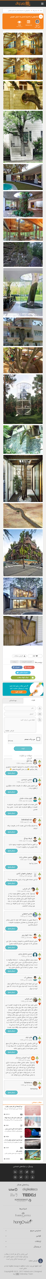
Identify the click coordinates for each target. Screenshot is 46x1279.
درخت (14, 662)
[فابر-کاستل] (23, 1214)
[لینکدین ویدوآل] (15, 1172)
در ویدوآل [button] (37, 1247)
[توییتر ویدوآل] (21, 1177)
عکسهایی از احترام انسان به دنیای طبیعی (19, 11)
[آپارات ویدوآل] (15, 1177)
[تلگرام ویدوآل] (27, 1172)
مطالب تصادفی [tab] (36, 1102)
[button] (11, 773)
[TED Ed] (29, 1194)
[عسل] (23, 1222)
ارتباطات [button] (38, 1241)
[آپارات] (13, 1189)
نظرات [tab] (33, 700)
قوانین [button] (38, 1236)
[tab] (23, 1230)
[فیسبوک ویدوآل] (21, 1172)
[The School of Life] (13, 1194)
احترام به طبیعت (27, 662)
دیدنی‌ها (35, 11)
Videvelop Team (26, 1274)
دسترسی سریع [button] (35, 1231)
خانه (41, 11)
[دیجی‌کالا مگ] (30, 1189)
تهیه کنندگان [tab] (12, 700)
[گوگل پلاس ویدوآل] (27, 1177)
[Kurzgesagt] (23, 1200)
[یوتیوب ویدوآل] (32, 1177)
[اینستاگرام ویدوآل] (32, 1172)
